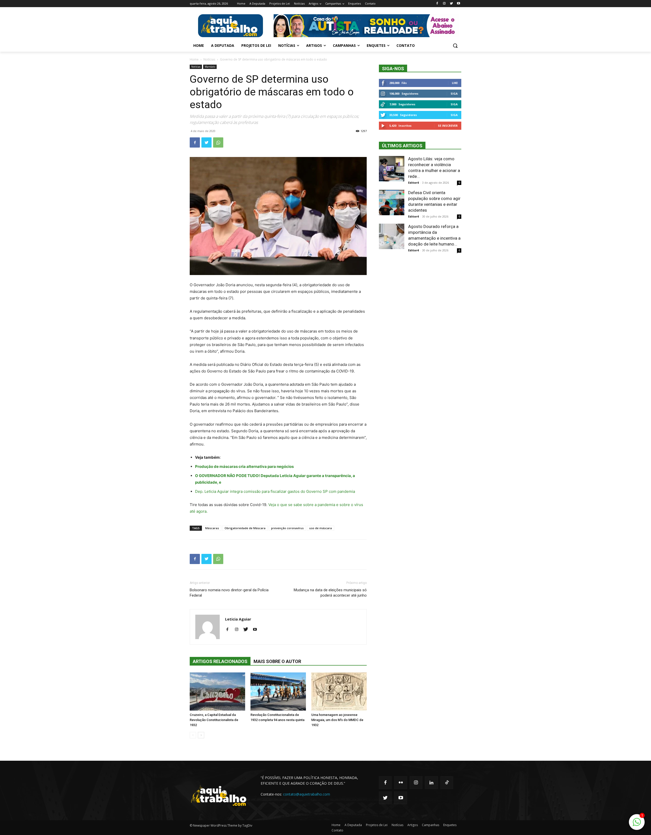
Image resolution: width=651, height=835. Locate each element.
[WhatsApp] (218, 142)
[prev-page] (193, 735)
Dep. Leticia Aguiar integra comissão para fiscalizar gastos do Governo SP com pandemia (275, 491)
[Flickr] (400, 782)
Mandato (210, 66)
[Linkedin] (431, 782)
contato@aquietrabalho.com (306, 794)
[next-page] (201, 735)
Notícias (209, 59)
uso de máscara (320, 528)
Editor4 (413, 182)
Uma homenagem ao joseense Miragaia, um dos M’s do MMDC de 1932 (337, 720)
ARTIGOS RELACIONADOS (220, 661)
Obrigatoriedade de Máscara (245, 528)
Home (194, 59)
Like (455, 83)
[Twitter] (451, 4)
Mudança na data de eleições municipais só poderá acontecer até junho (330, 593)
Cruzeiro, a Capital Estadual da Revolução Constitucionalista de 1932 (214, 720)
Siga (454, 93)
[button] (455, 45)
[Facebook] (437, 4)
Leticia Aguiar (238, 619)
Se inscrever (448, 125)
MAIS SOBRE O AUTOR (277, 661)
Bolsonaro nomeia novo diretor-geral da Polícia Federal (229, 593)
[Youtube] (458, 4)
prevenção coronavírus (287, 528)
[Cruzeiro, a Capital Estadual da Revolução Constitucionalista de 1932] (217, 691)
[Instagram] (444, 4)
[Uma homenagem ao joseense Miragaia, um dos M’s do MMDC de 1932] (339, 691)
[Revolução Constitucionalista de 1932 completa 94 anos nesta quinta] (278, 691)
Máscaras (212, 528)
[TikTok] (446, 782)
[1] (637, 825)
